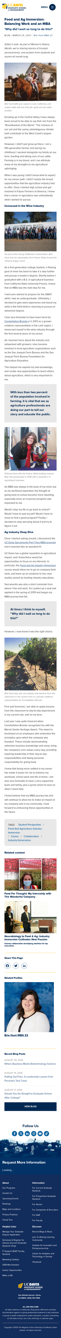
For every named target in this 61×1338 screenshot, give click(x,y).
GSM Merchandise (10, 1265)
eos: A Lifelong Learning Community (43, 1238)
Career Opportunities (12, 1270)
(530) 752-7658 (33, 1298)
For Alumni (37, 1204)
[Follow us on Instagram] (34, 1133)
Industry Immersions (19, 840)
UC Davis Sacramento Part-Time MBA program (30, 542)
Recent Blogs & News (42, 1231)
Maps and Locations (11, 1209)
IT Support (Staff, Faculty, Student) (13, 1252)
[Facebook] (7, 965)
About (5, 1183)
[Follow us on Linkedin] (27, 1133)
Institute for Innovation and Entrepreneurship (44, 1247)
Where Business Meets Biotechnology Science (30, 1063)
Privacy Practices (10, 1214)
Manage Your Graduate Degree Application (12, 1233)
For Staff (36, 1215)
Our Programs (8, 1188)
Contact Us (7, 1193)
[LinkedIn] (24, 965)
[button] (48, 7)
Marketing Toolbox (10, 1259)
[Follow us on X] (21, 1133)
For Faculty (37, 1220)
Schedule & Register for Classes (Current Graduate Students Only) (14, 1243)
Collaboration (31, 836)
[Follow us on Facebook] (14, 1133)
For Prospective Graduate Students (44, 1197)
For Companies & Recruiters (45, 1210)
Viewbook (36, 1262)
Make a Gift (7, 1275)
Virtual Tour (7, 1220)
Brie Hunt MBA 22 (43, 35)
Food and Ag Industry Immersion (38, 565)
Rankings (6, 1204)
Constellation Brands (15, 321)
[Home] (14, 7)
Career (15, 836)
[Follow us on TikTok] (46, 1133)
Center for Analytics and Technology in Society (43, 1255)
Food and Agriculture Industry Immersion (25, 830)
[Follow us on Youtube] (40, 1133)
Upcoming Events (10, 1198)
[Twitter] (16, 965)
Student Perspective (29, 824)
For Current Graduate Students (42, 1189)
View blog (30, 1106)
